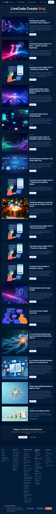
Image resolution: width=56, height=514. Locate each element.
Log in (54, 2)
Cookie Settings (30, 508)
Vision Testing (38, 476)
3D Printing (37, 480)
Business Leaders (16, 451)
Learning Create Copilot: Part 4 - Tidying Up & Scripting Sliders (41, 182)
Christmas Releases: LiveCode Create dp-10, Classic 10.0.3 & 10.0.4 (41, 204)
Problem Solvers (16, 457)
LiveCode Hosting (49, 465)
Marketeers (15, 466)
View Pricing (33, 437)
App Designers (16, 462)
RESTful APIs (26, 489)
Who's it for (12, 2)
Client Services (49, 461)
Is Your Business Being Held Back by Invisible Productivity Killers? (40, 336)
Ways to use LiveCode (32, 2)
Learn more (13, 511)
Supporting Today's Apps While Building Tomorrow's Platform (39, 91)
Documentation (49, 453)
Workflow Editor (27, 460)
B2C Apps (37, 461)
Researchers (15, 464)
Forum (47, 455)
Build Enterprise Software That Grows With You (41, 160)
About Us (48, 457)
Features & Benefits (20, 2)
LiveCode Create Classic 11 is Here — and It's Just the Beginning (40, 46)
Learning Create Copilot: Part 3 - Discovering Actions (41, 227)
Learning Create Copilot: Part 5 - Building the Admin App (41, 68)
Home (3, 451)
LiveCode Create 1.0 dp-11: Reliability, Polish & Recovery (40, 138)
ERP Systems (37, 453)
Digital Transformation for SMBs (39, 458)
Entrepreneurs (16, 455)
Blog (47, 451)
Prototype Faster (38, 478)
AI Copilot (26, 451)
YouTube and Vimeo (28, 498)
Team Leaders (16, 453)
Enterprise (4, 460)
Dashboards (37, 455)
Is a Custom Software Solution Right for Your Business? (40, 361)
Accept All (48, 508)
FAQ (46, 463)
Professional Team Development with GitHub (27, 495)
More (45, 2)
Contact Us (48, 459)
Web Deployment (27, 480)
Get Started (50, 2)
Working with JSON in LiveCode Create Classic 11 (39, 22)
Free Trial (4, 455)
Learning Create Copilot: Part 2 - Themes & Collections (41, 247)
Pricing (40, 2)
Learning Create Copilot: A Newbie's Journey (39, 267)
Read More (32, 34)
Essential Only (40, 508)
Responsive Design (28, 468)
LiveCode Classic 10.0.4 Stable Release (38, 115)
